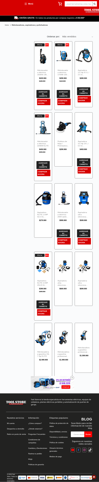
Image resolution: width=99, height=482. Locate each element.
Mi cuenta (10, 423)
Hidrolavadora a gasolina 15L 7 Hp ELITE (43, 354)
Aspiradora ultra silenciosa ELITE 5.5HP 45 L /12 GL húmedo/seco (63, 283)
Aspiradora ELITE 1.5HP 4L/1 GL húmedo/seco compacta (43, 214)
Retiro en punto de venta (16, 434)
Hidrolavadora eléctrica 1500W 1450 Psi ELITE (42, 72)
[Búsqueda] (94, 4)
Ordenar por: (53, 36)
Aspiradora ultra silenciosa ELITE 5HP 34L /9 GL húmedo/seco (83, 214)
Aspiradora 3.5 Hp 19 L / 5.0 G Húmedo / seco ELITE (83, 143)
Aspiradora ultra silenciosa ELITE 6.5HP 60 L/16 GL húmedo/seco (83, 283)
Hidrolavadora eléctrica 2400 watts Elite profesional (63, 214)
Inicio (7, 25)
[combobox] (80, 4)
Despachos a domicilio (15, 429)
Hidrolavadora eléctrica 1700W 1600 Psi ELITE (63, 72)
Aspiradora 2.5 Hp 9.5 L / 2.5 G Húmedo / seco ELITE (83, 72)
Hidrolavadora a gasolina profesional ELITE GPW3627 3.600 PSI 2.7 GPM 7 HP (63, 354)
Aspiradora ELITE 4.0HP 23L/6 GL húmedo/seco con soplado (43, 283)
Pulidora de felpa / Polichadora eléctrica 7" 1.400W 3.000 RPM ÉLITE (63, 143)
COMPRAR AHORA (42, 101)
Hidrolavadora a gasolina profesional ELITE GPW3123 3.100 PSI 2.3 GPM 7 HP (84, 350)
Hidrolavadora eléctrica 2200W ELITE (43, 143)
